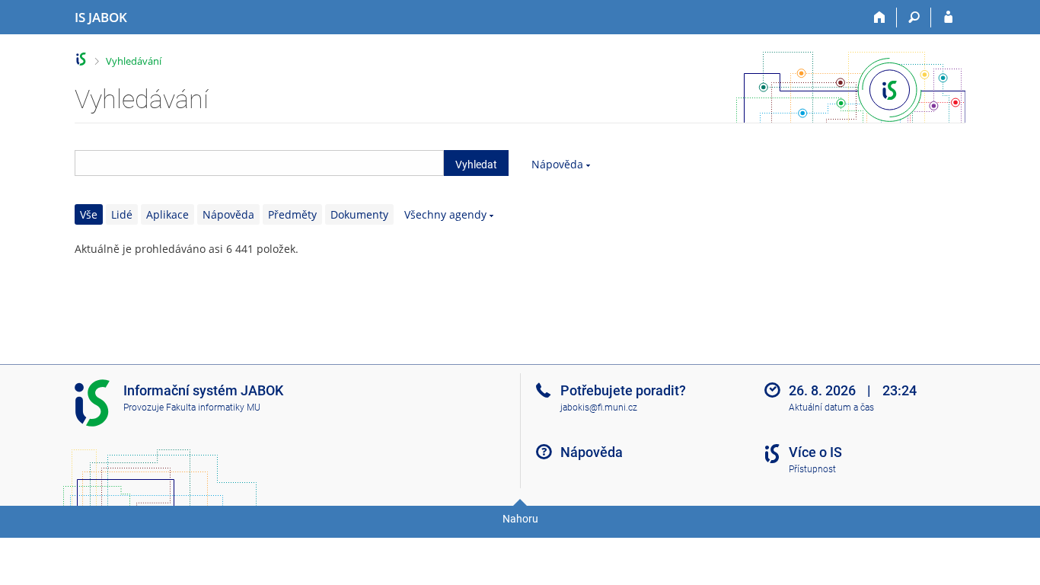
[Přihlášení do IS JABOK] (948, 17)
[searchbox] (259, 163)
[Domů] (880, 17)
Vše (88, 214)
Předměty (292, 214)
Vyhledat (476, 164)
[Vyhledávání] (914, 17)
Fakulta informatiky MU (213, 407)
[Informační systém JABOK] (81, 59)
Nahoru (520, 519)
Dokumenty (359, 214)
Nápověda (557, 164)
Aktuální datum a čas (831, 407)
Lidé (121, 214)
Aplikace (167, 214)
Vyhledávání (133, 61)
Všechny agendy (445, 214)
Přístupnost (812, 469)
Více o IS (815, 452)
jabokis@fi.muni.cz (598, 407)
